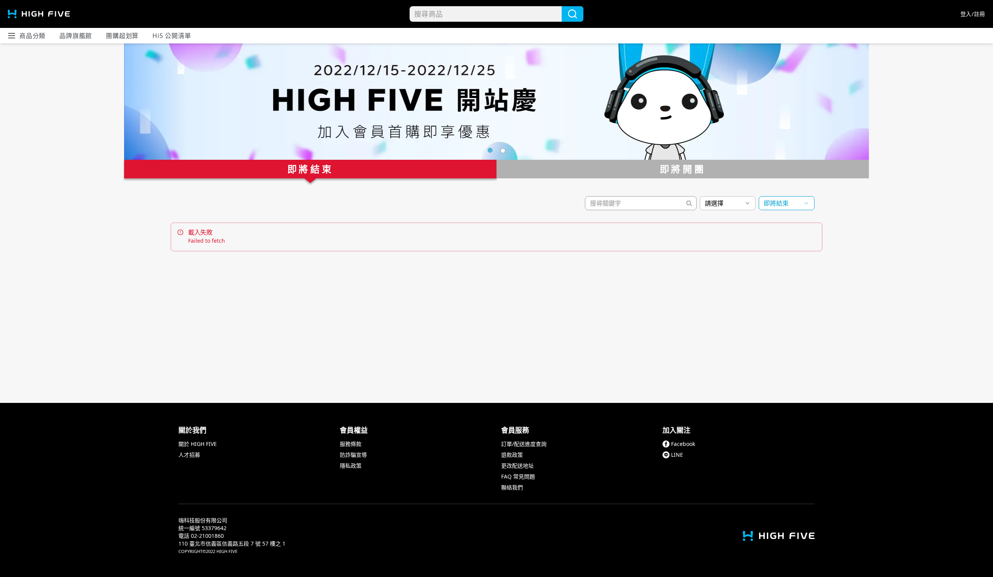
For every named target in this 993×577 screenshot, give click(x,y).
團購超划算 (122, 35)
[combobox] (728, 203)
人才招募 (189, 454)
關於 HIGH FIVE (197, 443)
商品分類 (32, 35)
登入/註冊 (973, 13)
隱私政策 (351, 465)
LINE (677, 454)
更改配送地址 (517, 465)
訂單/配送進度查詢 (524, 443)
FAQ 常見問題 (518, 476)
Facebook (683, 443)
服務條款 (351, 443)
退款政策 (512, 454)
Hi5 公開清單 (171, 35)
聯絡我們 (512, 487)
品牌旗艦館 (75, 35)
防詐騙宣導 (353, 454)
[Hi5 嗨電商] (39, 14)
